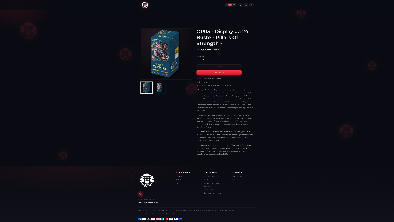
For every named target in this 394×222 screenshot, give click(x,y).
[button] (155, 5)
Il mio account (237, 176)
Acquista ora (219, 73)
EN (234, 5)
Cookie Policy (166, 214)
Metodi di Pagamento (211, 183)
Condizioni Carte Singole (212, 193)
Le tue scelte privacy (178, 214)
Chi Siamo (179, 176)
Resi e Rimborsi (209, 190)
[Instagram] (140, 194)
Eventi (178, 183)
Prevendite (207, 186)
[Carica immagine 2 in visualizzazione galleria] (159, 88)
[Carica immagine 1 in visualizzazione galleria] (146, 88)
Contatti (178, 180)
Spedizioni (207, 180)
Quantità (200, 56)
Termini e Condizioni (144, 214)
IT (230, 5)
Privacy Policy (156, 214)
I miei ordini (236, 180)
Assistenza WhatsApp (211, 176)
